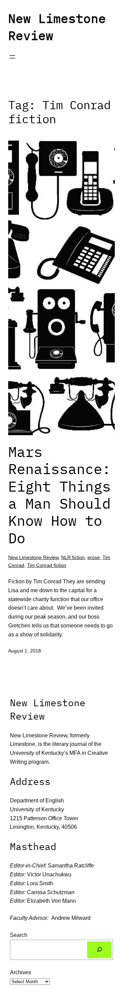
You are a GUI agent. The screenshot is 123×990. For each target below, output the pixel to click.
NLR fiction (73, 557)
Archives (20, 972)
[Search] (99, 949)
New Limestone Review (33, 557)
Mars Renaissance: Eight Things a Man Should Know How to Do (59, 495)
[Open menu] (12, 57)
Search (18, 935)
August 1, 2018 (24, 650)
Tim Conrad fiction (46, 565)
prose (93, 557)
